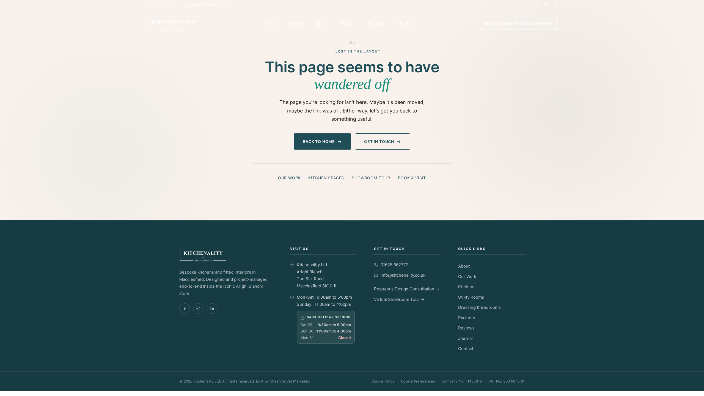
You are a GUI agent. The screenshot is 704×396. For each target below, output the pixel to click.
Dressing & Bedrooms (479, 307)
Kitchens (296, 23)
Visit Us (404, 23)
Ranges (349, 23)
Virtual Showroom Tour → (399, 299)
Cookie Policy (383, 381)
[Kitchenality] (226, 254)
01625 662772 (394, 264)
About (272, 23)
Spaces (324, 23)
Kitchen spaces (326, 177)
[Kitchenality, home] (173, 23)
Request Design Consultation (517, 23)
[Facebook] (537, 5)
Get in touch (379, 141)
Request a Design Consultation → (406, 289)
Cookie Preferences (418, 381)
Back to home (319, 141)
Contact (465, 348)
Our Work (377, 23)
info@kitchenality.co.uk (403, 275)
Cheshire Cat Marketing (290, 381)
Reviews (466, 328)
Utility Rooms (471, 297)
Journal (465, 338)
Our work (289, 177)
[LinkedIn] (555, 5)
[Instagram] (546, 5)
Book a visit (412, 177)
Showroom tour (371, 177)
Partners (466, 317)
